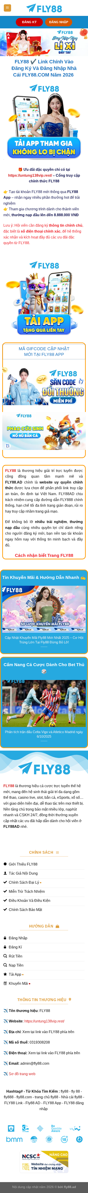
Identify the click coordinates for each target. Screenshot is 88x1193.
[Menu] (7, 8)
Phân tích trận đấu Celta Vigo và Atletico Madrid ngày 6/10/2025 (44, 734)
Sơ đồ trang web (22, 1074)
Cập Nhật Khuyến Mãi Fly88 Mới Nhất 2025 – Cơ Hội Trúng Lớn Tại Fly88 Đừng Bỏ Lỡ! (44, 640)
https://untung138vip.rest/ (30, 175)
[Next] (84, 619)
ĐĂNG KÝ (29, 22)
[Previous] (4, 619)
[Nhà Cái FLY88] (44, 8)
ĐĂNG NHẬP (58, 22)
